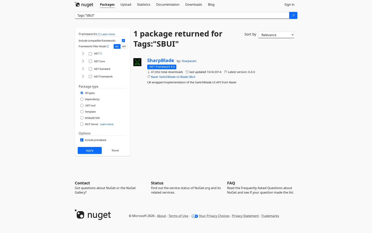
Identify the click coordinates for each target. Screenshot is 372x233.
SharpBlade (160, 60)
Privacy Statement (245, 216)
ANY (124, 46)
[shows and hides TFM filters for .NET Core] (83, 61)
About (161, 216)
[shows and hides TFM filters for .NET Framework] (83, 76)
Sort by (250, 34)
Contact (82, 183)
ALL (117, 46)
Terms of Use (178, 216)
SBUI (192, 77)
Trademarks (270, 216)
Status (157, 183)
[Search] (293, 15)
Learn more (108, 34)
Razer (154, 77)
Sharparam (189, 61)
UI (177, 77)
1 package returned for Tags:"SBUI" (177, 38)
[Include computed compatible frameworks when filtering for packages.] (123, 40)
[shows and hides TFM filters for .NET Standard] (83, 69)
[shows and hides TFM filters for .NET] (83, 54)
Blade (184, 77)
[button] (99, 34)
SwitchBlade (167, 77)
